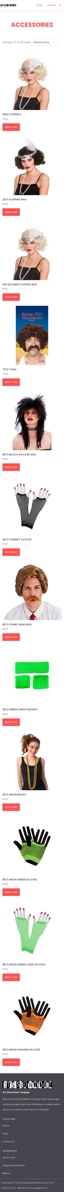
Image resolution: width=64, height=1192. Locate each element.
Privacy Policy (8, 1188)
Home (6, 1125)
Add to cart (11, 127)
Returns (7, 1173)
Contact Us (8, 1141)
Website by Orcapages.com (32, 1188)
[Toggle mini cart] (60, 5)
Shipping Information (14, 1165)
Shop (39, 5)
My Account (9, 1157)
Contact (52, 5)
